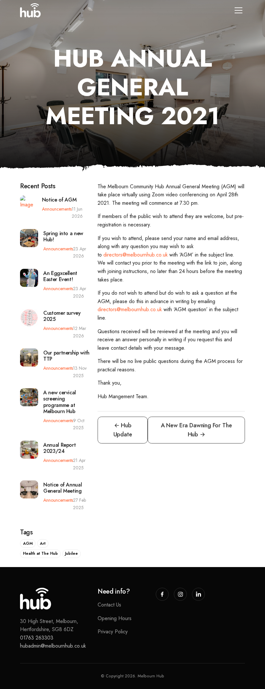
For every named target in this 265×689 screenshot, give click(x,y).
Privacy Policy (113, 631)
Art (43, 543)
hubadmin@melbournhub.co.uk (53, 646)
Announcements (57, 209)
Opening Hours (115, 618)
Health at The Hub (40, 553)
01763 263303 (36, 637)
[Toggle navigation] (238, 10)
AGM (28, 543)
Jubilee (71, 553)
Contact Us (109, 604)
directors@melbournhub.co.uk (135, 254)
